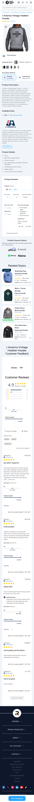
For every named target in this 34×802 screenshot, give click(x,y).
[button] (25, 512)
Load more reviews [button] (17, 698)
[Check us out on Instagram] (12, 787)
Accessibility (17, 761)
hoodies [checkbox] (14, 439)
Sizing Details (17, 115)
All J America (7, 146)
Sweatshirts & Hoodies (18, 12)
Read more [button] (12, 479)
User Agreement (17, 767)
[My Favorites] (27, 2)
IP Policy (17, 778)
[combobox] (17, 7)
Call (22, 226)
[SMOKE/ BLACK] (3, 67)
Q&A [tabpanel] (21, 367)
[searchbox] (12, 431)
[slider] (16, 189)
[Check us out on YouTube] (21, 787)
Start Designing (17, 798)
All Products (6, 12)
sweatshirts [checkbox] (7, 444)
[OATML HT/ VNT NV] (10, 67)
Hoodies (29, 12)
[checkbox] (5, 233)
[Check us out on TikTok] (25, 787)
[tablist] (17, 366)
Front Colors (7, 194)
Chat (29, 226)
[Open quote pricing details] (30, 282)
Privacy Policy (17, 770)
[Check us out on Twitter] (8, 787)
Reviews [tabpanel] (14, 367)
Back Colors (16, 194)
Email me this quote (12, 233)
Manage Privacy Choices (17, 764)
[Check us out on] (16, 787)
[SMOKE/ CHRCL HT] (16, 62)
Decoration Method (26, 194)
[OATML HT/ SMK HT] (17, 67)
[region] (16, 390)
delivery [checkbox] (6, 439)
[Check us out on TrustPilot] (30, 787)
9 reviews (12, 21)
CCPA (17, 773)
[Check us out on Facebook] (3, 787)
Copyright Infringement (17, 775)
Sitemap (17, 781)
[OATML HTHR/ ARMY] (14, 67)
